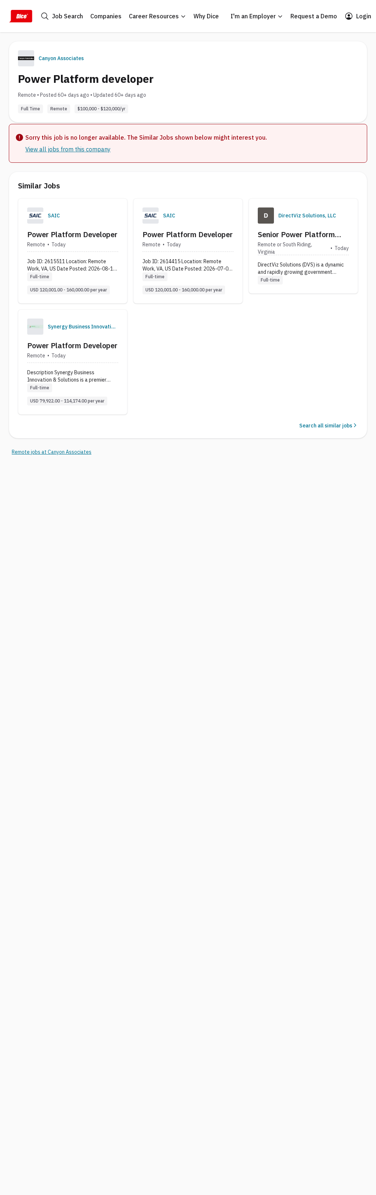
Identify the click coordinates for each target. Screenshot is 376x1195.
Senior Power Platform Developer (296, 234)
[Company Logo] (35, 215)
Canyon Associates (61, 58)
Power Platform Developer (72, 234)
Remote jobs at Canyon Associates (51, 452)
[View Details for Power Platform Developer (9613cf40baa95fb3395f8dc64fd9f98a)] (72, 251)
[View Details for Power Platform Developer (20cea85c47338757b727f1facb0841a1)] (72, 362)
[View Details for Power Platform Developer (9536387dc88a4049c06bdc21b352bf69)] (188, 251)
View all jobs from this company (68, 149)
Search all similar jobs (325, 425)
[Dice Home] (20, 16)
